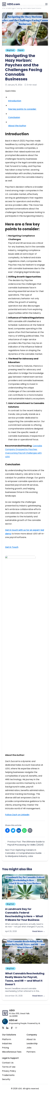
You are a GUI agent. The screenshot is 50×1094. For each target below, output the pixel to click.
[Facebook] (12, 1028)
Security (6, 1079)
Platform (6, 1039)
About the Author (17, 125)
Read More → (38, 931)
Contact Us (7, 1062)
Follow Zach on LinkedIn (17, 814)
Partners (31, 1051)
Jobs (29, 1047)
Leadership (32, 1043)
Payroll (20, 50)
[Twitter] (3, 1028)
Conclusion (14, 117)
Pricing (5, 1047)
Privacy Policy (9, 1070)
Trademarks (8, 1075)
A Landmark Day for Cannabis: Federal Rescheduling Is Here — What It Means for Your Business (24, 914)
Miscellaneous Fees (11, 1051)
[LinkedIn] (7, 1028)
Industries (7, 1043)
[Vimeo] (16, 1028)
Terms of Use (8, 1066)
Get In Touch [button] (11, 547)
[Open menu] (46, 4)
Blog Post (10, 50)
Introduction (14, 100)
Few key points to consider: (22, 109)
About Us (31, 1039)
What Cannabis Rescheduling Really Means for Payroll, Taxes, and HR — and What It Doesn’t (24, 979)
